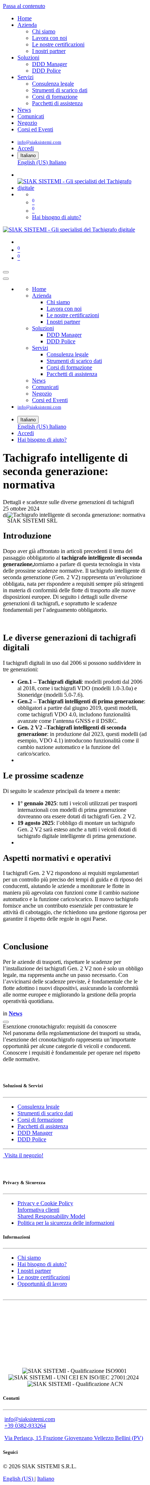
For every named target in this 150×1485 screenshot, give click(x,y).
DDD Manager (34, 1133)
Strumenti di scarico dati (45, 1113)
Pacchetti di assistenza (42, 1126)
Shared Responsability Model (51, 1216)
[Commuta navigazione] (6, 272)
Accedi (25, 148)
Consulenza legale (38, 1107)
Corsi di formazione (40, 1120)
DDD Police (31, 1139)
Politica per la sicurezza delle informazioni (65, 1223)
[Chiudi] (6, 279)
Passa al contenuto (24, 6)
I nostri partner (34, 1271)
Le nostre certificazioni (43, 1277)
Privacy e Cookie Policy (45, 1203)
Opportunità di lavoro (42, 1284)
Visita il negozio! (23, 1155)
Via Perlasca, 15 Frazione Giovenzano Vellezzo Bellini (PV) (73, 1438)
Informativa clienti (38, 1210)
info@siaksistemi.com (39, 142)
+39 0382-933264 (25, 1426)
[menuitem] (24, 18)
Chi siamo (29, 1258)
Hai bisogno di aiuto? (56, 217)
